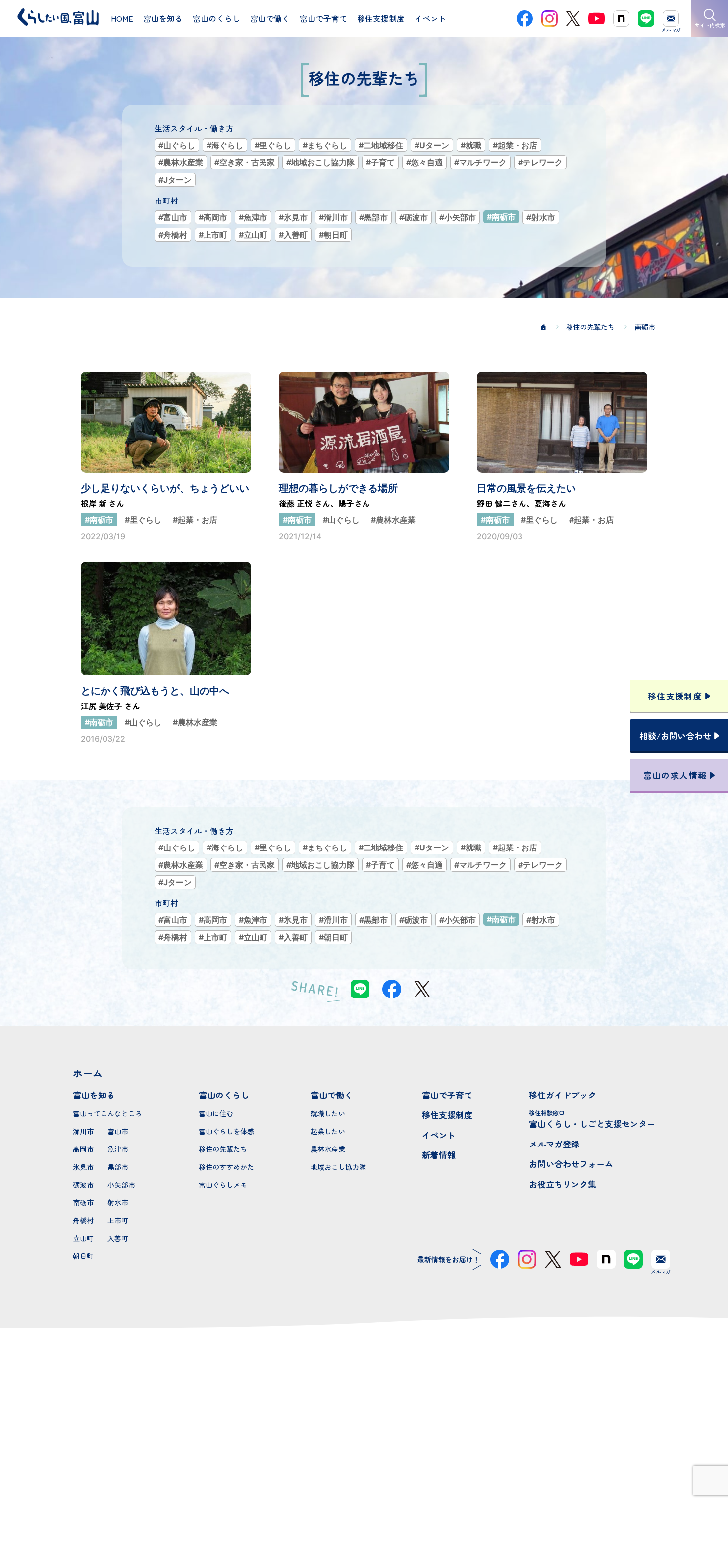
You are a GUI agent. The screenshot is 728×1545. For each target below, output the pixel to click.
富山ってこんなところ (107, 1113)
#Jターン (175, 180)
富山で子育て (447, 1095)
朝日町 (83, 1256)
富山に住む (216, 1113)
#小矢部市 (457, 217)
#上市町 (213, 235)
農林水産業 (328, 1149)
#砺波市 (413, 217)
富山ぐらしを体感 (226, 1131)
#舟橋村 (172, 235)
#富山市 (172, 217)
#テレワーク (540, 162)
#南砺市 (501, 217)
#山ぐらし (176, 145)
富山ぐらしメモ (223, 1185)
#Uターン (432, 145)
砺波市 (83, 1185)
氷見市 (83, 1167)
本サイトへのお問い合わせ (364, 1437)
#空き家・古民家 (244, 162)
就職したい (328, 1113)
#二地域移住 (381, 145)
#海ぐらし (225, 145)
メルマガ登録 (554, 1144)
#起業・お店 (515, 145)
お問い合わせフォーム (571, 1163)
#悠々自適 (424, 162)
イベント (439, 1135)
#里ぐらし (273, 145)
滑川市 (83, 1131)
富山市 (117, 1131)
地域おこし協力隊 (338, 1167)
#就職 (471, 145)
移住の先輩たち (223, 1149)
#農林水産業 (180, 162)
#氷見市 (293, 217)
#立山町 (253, 235)
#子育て (380, 162)
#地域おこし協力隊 (320, 162)
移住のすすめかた (226, 1167)
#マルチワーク (480, 162)
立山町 (83, 1238)
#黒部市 (373, 217)
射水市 (117, 1202)
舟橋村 (83, 1220)
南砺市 (83, 1202)
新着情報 (439, 1154)
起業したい (328, 1131)
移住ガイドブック (562, 1095)
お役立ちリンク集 (562, 1184)
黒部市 (117, 1167)
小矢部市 (121, 1185)
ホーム (88, 1073)
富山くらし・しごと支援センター (592, 1119)
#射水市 (540, 217)
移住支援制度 (447, 1114)
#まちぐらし (325, 145)
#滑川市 (333, 217)
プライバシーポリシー (364, 1502)
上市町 (117, 1220)
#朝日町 (333, 235)
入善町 (117, 1238)
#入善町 (293, 235)
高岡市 (83, 1149)
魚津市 (117, 1149)
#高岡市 (213, 217)
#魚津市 (253, 217)
